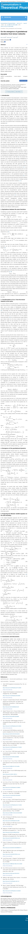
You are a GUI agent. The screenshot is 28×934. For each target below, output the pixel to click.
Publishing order (5, 679)
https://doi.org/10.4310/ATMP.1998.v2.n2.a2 (11, 854)
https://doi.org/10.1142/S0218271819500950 (11, 795)
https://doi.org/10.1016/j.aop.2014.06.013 (11, 873)
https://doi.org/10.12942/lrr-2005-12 (10, 774)
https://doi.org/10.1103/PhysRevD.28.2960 (11, 820)
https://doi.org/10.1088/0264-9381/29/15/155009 (12, 863)
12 (20, 180)
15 (4, 247)
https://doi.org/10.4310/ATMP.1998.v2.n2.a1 (11, 838)
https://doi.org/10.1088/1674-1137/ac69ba (11, 766)
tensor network (17, 76)
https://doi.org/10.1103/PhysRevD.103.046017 (12, 890)
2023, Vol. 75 (19, 23)
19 (1, 310)
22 (26, 574)
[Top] (26, 468)
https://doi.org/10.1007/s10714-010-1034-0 (11, 734)
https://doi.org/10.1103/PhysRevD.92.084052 (11, 787)
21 (10, 467)
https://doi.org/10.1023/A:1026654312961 (11, 832)
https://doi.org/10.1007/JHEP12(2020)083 (11, 756)
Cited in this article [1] (7, 689)
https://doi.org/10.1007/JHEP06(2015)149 (11, 706)
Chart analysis (12, 681)
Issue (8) (25, 23)
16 (9, 271)
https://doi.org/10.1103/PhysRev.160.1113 (11, 881)
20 (9, 317)
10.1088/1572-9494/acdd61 (12, 24)
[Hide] (26, 471)
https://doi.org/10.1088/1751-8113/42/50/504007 (12, 812)
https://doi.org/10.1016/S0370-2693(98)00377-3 (12, 847)
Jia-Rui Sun (9, 37)
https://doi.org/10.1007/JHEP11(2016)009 (11, 716)
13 (15, 195)
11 (19, 180)
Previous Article (10, 91)
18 (11, 271)
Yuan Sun (15, 37)
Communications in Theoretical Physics (8, 23)
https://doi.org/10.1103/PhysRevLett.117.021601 (12, 747)
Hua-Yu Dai (3, 37)
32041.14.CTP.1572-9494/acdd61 (7, 26)
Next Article (18, 91)
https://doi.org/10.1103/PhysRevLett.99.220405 (12, 687)
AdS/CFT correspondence (6, 76)
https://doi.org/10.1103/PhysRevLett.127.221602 (12, 805)
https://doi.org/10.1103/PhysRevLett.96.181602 (12, 726)
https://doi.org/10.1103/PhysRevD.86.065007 (11, 695)
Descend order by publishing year (16, 679)
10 (23, 175)
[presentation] (6, 215)
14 (8, 231)
